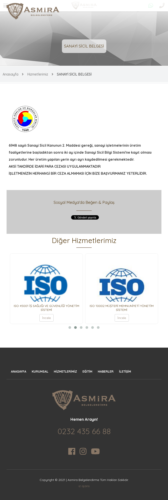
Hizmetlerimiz (37, 74)
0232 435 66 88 (84, 431)
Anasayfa (10, 74)
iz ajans (84, 486)
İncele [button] (39, 318)
